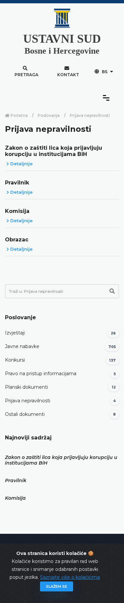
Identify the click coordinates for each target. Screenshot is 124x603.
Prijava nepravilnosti (27, 401)
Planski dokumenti (26, 387)
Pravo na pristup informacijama (40, 374)
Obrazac (16, 239)
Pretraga (26, 74)
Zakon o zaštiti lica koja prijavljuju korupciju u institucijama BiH (53, 151)
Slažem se (56, 586)
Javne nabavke (22, 346)
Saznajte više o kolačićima (70, 577)
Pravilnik (17, 182)
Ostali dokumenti (25, 414)
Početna (19, 115)
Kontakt (68, 74)
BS (104, 71)
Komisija (17, 211)
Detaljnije (21, 163)
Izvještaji (15, 333)
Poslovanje (49, 115)
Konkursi (15, 360)
